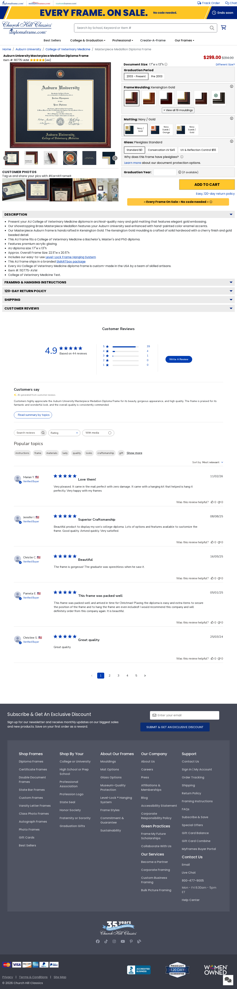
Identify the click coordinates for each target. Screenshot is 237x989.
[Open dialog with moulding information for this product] (231, 86)
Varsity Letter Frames (35, 806)
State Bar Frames (32, 790)
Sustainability (110, 830)
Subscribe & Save (195, 817)
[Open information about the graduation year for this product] (179, 172)
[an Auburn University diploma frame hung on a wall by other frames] (108, 189)
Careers (147, 769)
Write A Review (178, 359)
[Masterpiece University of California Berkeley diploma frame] (84, 189)
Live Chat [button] (189, 872)
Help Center (191, 900)
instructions (22, 453)
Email (186, 865)
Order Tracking (193, 777)
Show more (134, 453)
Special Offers (192, 825)
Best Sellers (27, 845)
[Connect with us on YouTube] (123, 941)
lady (65, 453)
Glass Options (111, 777)
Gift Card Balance (195, 833)
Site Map (60, 977)
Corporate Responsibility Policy (156, 816)
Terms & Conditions (33, 977)
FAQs (185, 809)
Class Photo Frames (34, 814)
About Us (148, 761)
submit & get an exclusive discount (174, 727)
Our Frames (183, 40)
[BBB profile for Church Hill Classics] (139, 970)
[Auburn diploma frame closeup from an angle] (13, 189)
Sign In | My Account (197, 769)
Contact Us (190, 761)
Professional (121, 40)
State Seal (67, 802)
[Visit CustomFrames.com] (66, 3)
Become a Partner (154, 862)
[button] (231, 3)
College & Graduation (86, 40)
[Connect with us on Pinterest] (131, 941)
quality (77, 453)
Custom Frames (31, 798)
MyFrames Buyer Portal (199, 849)
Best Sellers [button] (52, 40)
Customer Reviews (21, 308)
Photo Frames (29, 829)
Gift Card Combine (196, 841)
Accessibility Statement (159, 806)
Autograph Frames (33, 821)
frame (37, 453)
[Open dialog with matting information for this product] (231, 118)
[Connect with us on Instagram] (114, 941)
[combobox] (64, 433)
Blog (144, 798)
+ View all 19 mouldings (178, 110)
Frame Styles (110, 810)
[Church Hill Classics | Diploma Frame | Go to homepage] (27, 28)
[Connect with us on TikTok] (106, 941)
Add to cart (207, 184)
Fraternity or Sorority (75, 818)
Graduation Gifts (72, 826)
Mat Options (109, 769)
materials (51, 453)
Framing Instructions (197, 801)
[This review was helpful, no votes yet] (212, 502)
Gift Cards (26, 837)
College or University (75, 761)
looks (89, 453)
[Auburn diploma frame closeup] (37, 189)
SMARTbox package (71, 261)
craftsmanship (105, 453)
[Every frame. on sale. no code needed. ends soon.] (118, 12)
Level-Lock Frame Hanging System (71, 257)
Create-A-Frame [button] (153, 40)
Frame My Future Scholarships (153, 836)
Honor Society (70, 810)
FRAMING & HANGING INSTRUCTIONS (35, 282)
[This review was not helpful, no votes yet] (219, 502)
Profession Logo (72, 794)
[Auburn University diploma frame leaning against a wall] (61, 189)
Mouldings (108, 761)
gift (121, 453)
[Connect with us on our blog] (139, 941)
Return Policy (191, 793)
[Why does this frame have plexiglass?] (181, 156)
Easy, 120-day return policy (215, 194)
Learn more (132, 163)
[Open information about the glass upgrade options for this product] (231, 141)
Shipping (12, 299)
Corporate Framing (155, 870)
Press (145, 777)
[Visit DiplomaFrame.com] (12, 3)
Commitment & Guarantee (112, 820)
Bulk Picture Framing (156, 890)
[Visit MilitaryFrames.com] (39, 3)
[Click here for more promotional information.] (211, 201)
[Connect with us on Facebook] (98, 941)
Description (15, 214)
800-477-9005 (193, 880)
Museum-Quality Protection (113, 787)
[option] (136, 76)
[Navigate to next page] (145, 676)
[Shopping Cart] (223, 28)
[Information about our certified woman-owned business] (216, 970)
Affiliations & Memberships (151, 787)
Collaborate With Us (156, 846)
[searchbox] (27, 433)
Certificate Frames (33, 769)
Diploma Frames (31, 761)
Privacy (7, 977)
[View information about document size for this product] (165, 64)
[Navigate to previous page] (91, 676)
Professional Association (69, 784)
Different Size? (225, 64)
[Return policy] (177, 970)
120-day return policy (25, 291)
